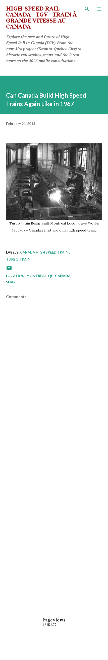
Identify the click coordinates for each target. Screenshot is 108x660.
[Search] (87, 9)
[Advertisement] (54, 466)
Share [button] (12, 282)
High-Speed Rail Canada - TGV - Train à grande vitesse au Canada (41, 18)
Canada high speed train (44, 252)
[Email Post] (9, 269)
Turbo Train (18, 259)
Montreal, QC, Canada (48, 276)
